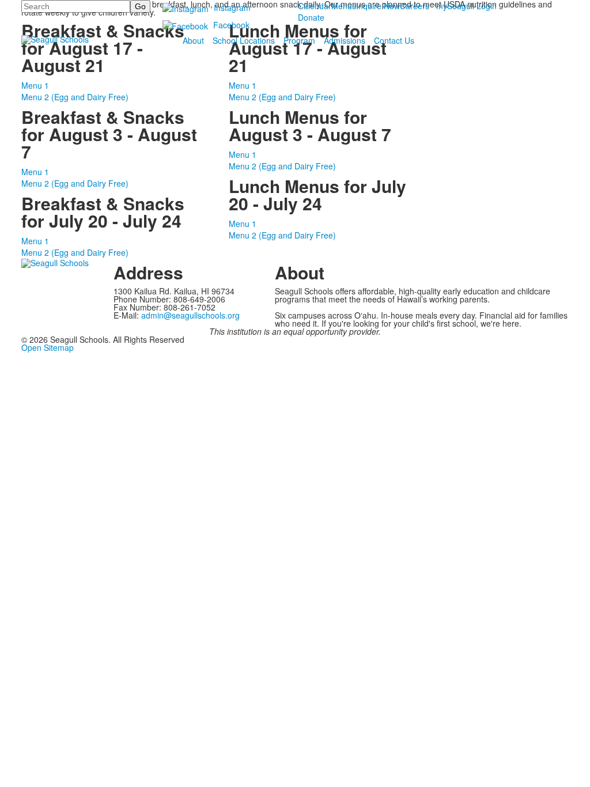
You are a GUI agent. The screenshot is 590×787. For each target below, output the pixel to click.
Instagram (232, 7)
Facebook (231, 25)
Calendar (314, 6)
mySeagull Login (466, 6)
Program (299, 40)
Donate (311, 17)
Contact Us (394, 40)
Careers (414, 6)
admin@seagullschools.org (190, 315)
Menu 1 (35, 85)
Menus (343, 6)
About (193, 40)
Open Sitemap (47, 347)
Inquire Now (378, 6)
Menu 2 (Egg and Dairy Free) (74, 97)
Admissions (344, 40)
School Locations (244, 40)
